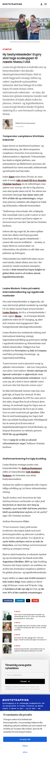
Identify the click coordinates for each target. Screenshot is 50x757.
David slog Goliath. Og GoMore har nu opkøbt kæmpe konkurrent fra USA (29, 650)
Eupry (12, 176)
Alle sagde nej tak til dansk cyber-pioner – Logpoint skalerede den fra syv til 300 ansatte (30, 627)
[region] (25, 734)
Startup (7, 49)
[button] (45, 4)
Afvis (25, 752)
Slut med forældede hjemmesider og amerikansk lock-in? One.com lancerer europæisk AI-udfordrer (29, 616)
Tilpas (25, 746)
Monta (18, 316)
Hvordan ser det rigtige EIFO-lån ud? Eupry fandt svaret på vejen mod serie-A (30, 639)
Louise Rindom (10, 312)
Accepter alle (25, 739)
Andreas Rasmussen (32, 468)
